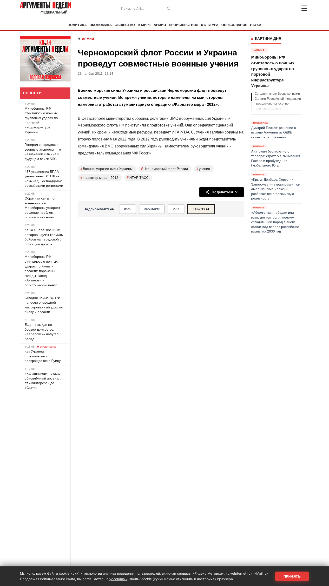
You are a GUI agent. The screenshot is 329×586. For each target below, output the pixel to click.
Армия (160, 25)
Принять (292, 576)
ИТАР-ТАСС (138, 177)
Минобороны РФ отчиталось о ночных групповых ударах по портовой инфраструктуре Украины (41, 120)
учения (203, 168)
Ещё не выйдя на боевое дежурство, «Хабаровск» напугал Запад (42, 332)
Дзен (127, 209)
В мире (144, 25)
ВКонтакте (152, 209)
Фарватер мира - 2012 (99, 177)
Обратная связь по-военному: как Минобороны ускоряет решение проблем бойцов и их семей (42, 207)
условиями (118, 579)
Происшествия (183, 25)
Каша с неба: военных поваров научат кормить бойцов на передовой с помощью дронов (44, 237)
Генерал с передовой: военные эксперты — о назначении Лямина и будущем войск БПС (43, 152)
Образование (234, 25)
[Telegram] (279, 8)
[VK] (291, 8)
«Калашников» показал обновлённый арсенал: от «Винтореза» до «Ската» (43, 381)
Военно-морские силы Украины (106, 168)
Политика (77, 25)
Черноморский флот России (164, 168)
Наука (255, 25)
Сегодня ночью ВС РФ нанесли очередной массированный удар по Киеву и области (44, 305)
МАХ (176, 209)
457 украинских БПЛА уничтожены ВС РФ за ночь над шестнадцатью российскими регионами (44, 179)
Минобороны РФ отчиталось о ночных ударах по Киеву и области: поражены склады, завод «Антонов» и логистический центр (41, 271)
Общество (125, 25)
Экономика (101, 25)
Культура (209, 25)
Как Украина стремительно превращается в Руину (43, 356)
